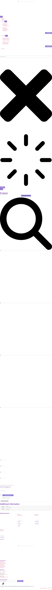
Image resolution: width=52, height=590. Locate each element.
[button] (26, 196)
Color (1, 488)
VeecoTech (32, 586)
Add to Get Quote (8, 495)
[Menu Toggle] (1, 17)
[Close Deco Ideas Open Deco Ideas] (6, 36)
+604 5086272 (3, 570)
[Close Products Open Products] (5, 21)
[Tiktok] (3, 584)
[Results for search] (26, 160)
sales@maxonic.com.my (3, 574)
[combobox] (26, 57)
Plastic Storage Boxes (5, 485)
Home (1, 485)
